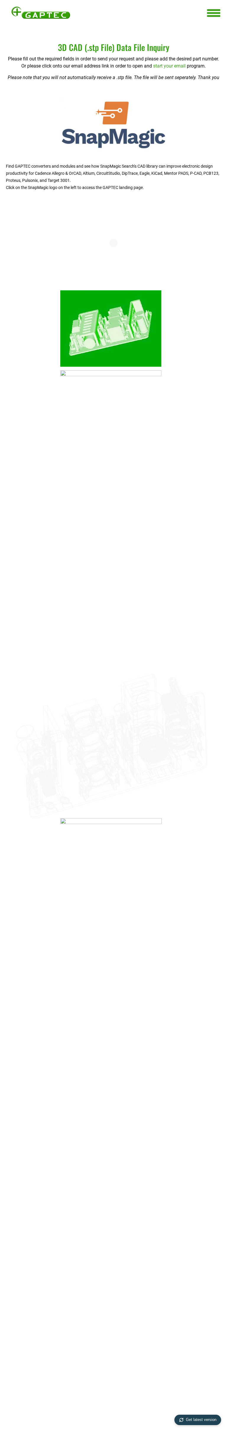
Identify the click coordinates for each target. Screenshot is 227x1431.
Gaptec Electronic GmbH (40, 12)
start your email (169, 66)
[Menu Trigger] (213, 12)
